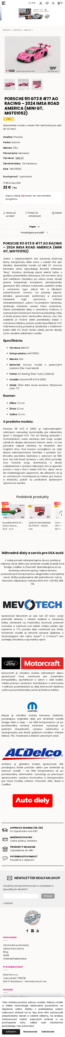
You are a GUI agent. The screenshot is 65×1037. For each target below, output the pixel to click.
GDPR (6, 955)
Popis (32, 226)
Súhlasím (11, 1031)
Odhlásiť (8, 903)
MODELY (7, 30)
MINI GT (27, 30)
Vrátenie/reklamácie (15, 958)
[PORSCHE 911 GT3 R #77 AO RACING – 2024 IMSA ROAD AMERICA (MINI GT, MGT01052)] (32, 55)
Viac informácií (25, 1026)
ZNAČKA (17, 30)
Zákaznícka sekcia (13, 948)
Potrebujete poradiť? (32, 232)
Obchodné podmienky (16, 945)
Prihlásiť (48, 896)
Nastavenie (30, 1031)
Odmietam (47, 1031)
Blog (5, 952)
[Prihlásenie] (40, 3)
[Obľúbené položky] (47, 3)
